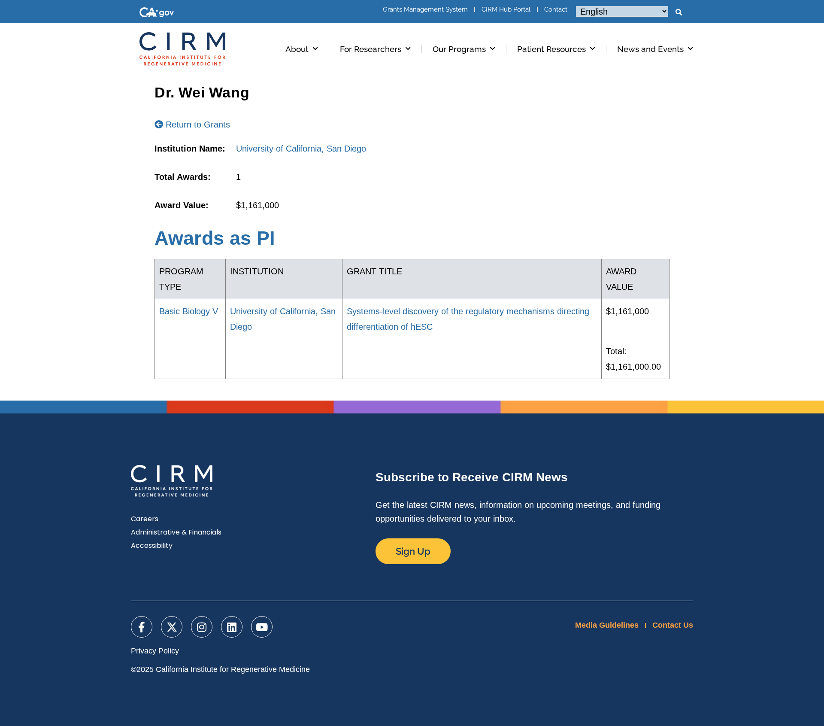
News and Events (650, 49)
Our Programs (459, 49)
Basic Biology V (188, 311)
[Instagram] (201, 627)
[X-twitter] (171, 627)
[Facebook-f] (141, 627)
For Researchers (370, 49)
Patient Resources (551, 49)
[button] (679, 12)
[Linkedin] (231, 627)
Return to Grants (196, 124)
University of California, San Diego (301, 148)
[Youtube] (262, 627)
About (297, 49)
